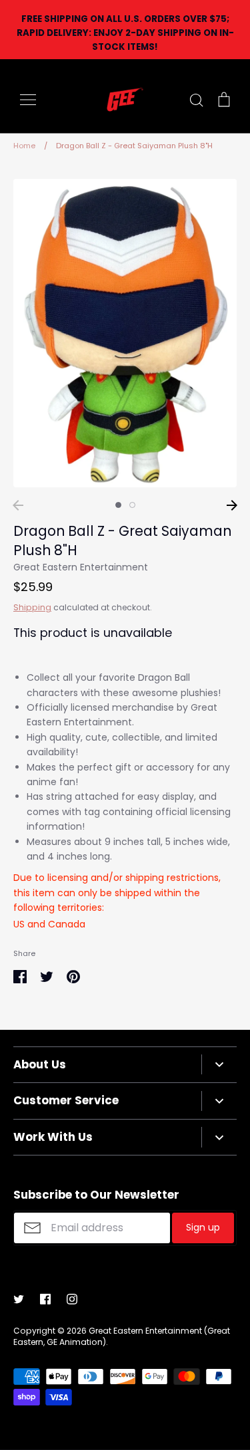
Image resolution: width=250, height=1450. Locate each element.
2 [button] (132, 505)
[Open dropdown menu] (219, 1064)
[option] (125, 333)
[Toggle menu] (28, 100)
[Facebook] (45, 1299)
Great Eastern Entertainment (80, 567)
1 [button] (118, 505)
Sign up (203, 1227)
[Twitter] (18, 1299)
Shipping (32, 607)
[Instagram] (72, 1299)
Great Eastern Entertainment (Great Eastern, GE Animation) (121, 1336)
